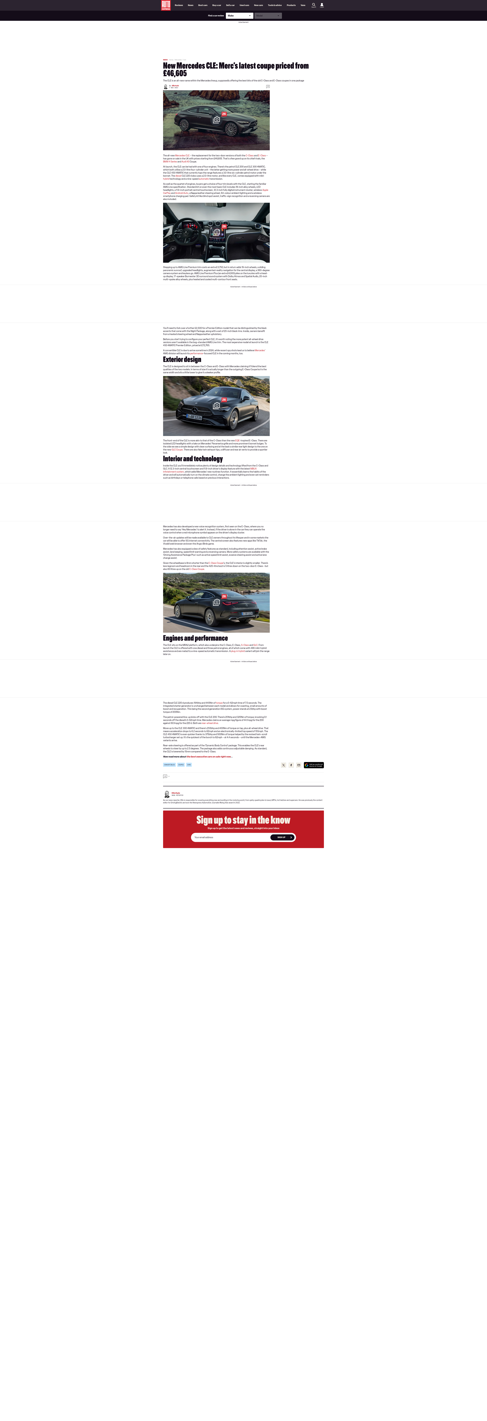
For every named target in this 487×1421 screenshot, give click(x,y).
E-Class (262, 155)
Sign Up (281, 837)
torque (219, 702)
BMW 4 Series (170, 161)
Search (313, 7)
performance (196, 353)
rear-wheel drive (210, 723)
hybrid (166, 178)
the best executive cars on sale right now (208, 756)
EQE (237, 440)
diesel (178, 175)
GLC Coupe (177, 449)
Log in (322, 7)
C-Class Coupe (196, 569)
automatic (204, 178)
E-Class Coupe (215, 563)
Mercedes (260, 350)
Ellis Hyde (175, 86)
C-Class (250, 155)
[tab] (243, 777)
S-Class (245, 645)
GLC (255, 645)
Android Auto (181, 193)
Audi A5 (185, 161)
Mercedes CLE (182, 155)
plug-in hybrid (238, 651)
